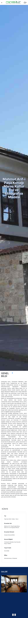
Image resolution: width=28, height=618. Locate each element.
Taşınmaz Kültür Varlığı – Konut (11, 519)
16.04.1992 (6, 550)
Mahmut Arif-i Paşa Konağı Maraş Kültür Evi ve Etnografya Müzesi (12, 527)
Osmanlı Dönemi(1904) (9, 535)
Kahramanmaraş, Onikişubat (10, 558)
